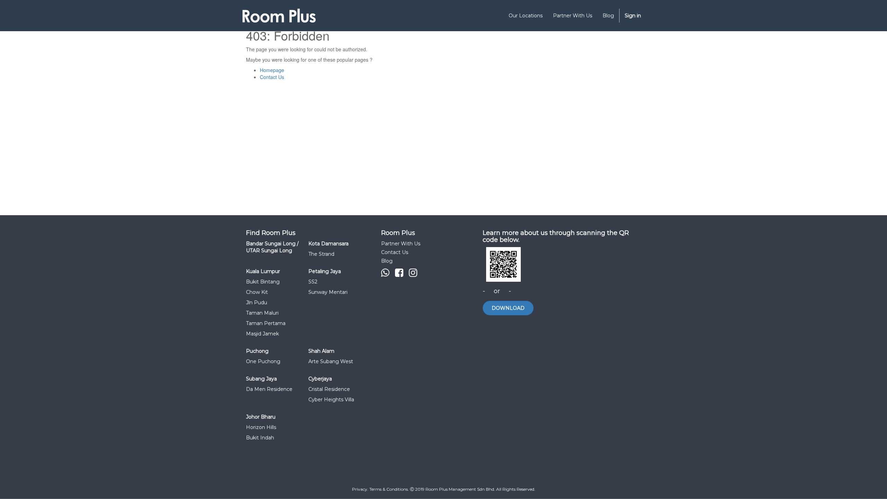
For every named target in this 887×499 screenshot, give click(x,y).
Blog (387, 261)
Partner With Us (400, 243)
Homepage (272, 70)
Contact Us (272, 76)
